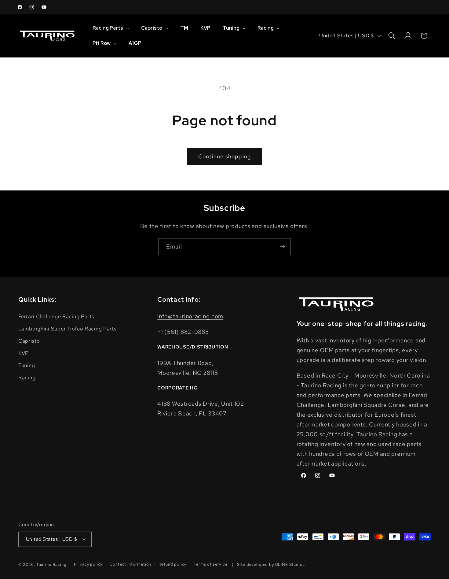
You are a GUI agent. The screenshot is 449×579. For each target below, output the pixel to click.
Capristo (29, 340)
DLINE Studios (290, 564)
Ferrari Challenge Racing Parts (56, 316)
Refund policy (172, 564)
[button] (392, 36)
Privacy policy (88, 564)
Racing (26, 377)
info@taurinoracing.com (190, 316)
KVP (23, 353)
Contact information (130, 564)
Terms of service (210, 564)
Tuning (26, 365)
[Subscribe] (282, 246)
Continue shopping (224, 156)
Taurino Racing (51, 564)
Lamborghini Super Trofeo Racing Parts (67, 328)
